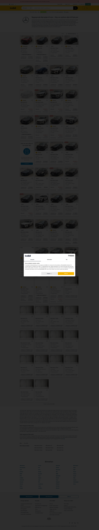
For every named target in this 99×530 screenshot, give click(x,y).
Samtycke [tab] (32, 259)
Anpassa (48, 273)
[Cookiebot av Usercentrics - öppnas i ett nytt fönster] (69, 256)
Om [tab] (66, 259)
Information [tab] (49, 259)
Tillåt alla (66, 273)
